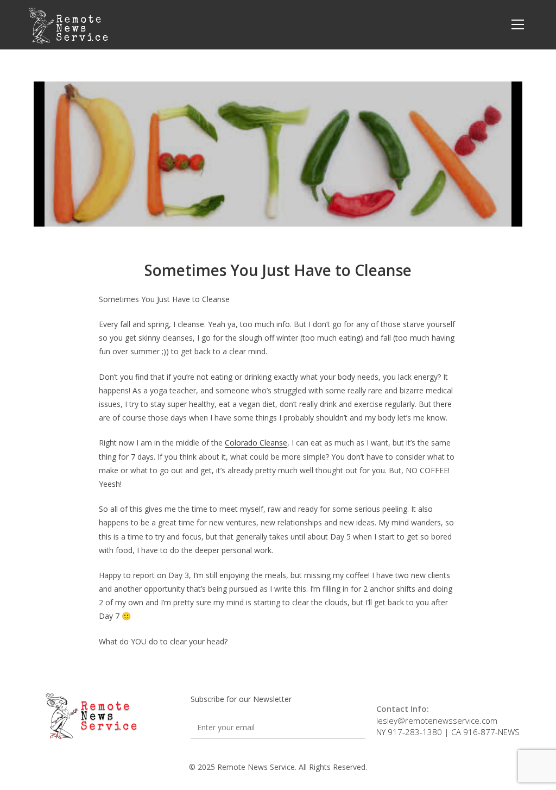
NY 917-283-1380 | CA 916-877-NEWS (448, 731)
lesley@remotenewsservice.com (436, 720)
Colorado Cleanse (256, 442)
